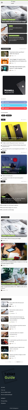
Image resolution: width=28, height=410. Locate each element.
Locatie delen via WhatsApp (8, 209)
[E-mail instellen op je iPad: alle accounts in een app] (4, 342)
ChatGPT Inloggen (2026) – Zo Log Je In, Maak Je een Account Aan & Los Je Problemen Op (13, 199)
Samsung (9, 115)
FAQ (3, 152)
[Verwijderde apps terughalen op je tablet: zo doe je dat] (4, 349)
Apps (3, 196)
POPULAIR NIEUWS (5, 48)
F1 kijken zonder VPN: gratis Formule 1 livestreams (13, 143)
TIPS (3, 119)
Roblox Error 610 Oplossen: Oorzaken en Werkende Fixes (11, 169)
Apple (3, 115)
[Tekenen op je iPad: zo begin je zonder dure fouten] (4, 356)
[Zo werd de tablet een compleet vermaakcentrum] (4, 334)
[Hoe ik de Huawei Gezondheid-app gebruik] (14, 131)
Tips (4, 135)
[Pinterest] (14, 108)
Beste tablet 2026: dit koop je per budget (14, 21)
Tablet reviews (11, 19)
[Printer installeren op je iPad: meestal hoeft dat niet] (4, 327)
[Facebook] (14, 102)
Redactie (5, 172)
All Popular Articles (23, 48)
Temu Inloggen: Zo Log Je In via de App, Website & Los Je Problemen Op (18, 60)
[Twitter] (14, 105)
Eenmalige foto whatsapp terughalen (10, 205)
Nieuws (7, 167)
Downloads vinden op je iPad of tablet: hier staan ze (17, 52)
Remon (4, 240)
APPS (3, 181)
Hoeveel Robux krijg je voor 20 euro (9, 207)
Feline (12, 55)
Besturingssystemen (14, 35)
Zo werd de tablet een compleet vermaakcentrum (16, 333)
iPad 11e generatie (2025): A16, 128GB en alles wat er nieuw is (14, 287)
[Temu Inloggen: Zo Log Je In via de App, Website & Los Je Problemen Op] (4, 61)
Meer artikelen (23, 119)
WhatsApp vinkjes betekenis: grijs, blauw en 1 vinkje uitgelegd (18, 67)
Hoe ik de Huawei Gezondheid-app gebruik (12, 137)
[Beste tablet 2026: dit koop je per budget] (14, 14)
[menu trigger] (2, 2)
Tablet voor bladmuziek (7, 175)
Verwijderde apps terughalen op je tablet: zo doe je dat (17, 348)
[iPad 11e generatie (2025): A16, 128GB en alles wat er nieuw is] (14, 276)
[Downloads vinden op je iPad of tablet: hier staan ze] (4, 54)
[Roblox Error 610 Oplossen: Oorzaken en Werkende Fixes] (14, 164)
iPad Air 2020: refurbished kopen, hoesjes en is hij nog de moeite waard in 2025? (14, 262)
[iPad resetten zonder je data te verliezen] (4, 28)
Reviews (4, 19)
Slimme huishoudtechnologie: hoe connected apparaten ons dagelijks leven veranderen (16, 39)
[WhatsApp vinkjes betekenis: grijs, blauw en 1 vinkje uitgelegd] (4, 68)
